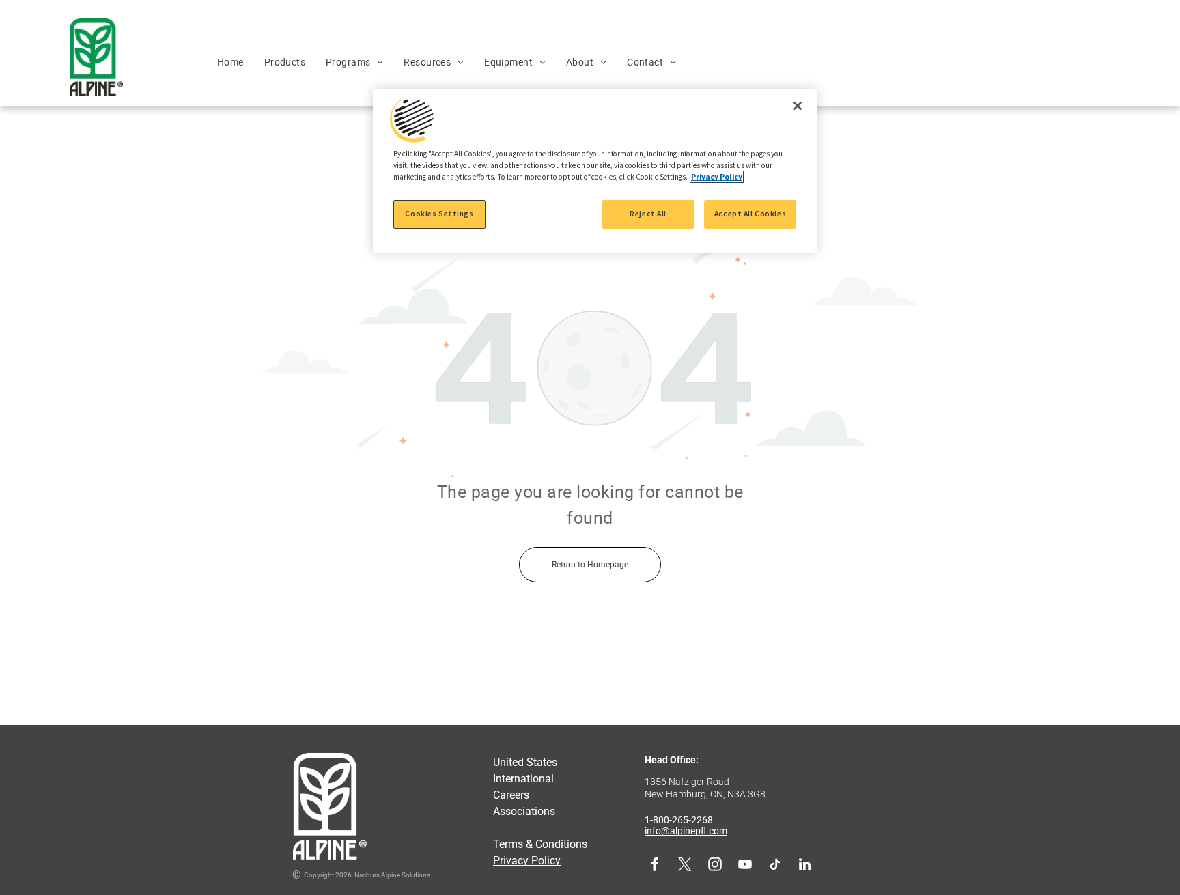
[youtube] (745, 866)
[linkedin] (805, 866)
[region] (595, 171)
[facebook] (655, 866)
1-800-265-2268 (679, 819)
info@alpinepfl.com (686, 830)
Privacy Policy (527, 860)
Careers (511, 795)
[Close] (798, 106)
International (523, 778)
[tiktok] (775, 866)
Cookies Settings (439, 213)
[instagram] (715, 866)
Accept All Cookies (750, 213)
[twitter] (685, 866)
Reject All (648, 213)
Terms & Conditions (540, 844)
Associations (524, 811)
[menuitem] (230, 62)
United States (525, 762)
